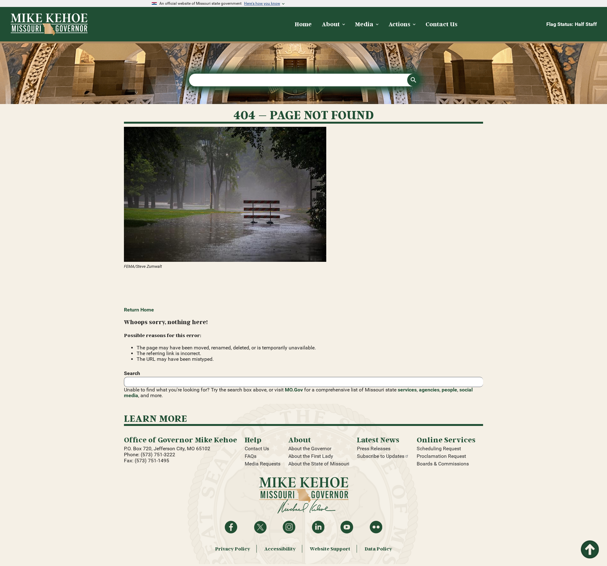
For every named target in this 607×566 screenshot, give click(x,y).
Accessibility (280, 549)
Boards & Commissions (443, 464)
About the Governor (309, 449)
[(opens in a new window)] (303, 195)
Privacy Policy (232, 549)
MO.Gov (294, 390)
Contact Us (257, 449)
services (407, 390)
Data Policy (378, 549)
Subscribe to (380, 456)
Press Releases (373, 449)
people (449, 390)
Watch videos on (346, 527)
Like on (231, 527)
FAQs (250, 456)
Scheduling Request (439, 449)
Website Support (330, 549)
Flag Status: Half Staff (571, 24)
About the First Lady (310, 456)
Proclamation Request (441, 456)
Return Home (139, 310)
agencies (429, 390)
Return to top (589, 544)
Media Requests (262, 464)
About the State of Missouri (318, 464)
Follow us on (289, 527)
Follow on (260, 527)
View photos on (376, 527)
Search (132, 373)
